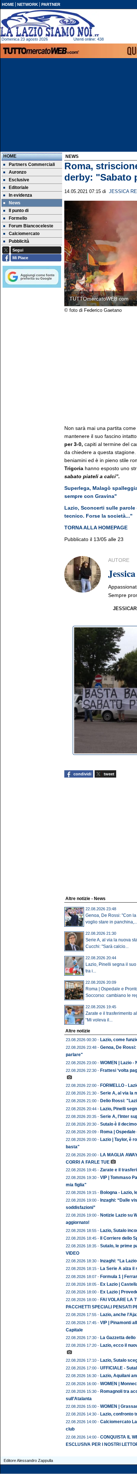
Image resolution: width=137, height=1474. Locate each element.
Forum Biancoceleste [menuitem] (31, 225)
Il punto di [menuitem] (18, 210)
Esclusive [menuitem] (19, 179)
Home (9, 156)
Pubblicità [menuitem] (19, 241)
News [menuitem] (14, 202)
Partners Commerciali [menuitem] (32, 164)
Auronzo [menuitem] (17, 172)
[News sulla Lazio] (49, 23)
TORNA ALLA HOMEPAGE (96, 527)
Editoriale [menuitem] (18, 187)
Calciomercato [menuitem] (24, 233)
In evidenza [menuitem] (20, 195)
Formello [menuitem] (18, 218)
